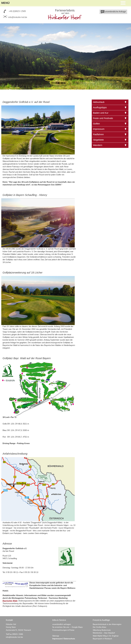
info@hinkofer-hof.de (17, 17)
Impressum (57, 639)
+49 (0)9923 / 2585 (17, 11)
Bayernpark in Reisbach (102, 639)
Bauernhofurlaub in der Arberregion (107, 624)
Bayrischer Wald (10, 601)
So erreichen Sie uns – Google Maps (67, 627)
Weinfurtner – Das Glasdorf (104, 633)
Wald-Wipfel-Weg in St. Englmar (106, 636)
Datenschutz (69, 639)
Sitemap (55, 636)
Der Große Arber (99, 627)
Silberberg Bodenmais (102, 630)
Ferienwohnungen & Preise (63, 630)
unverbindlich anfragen (61, 624)
